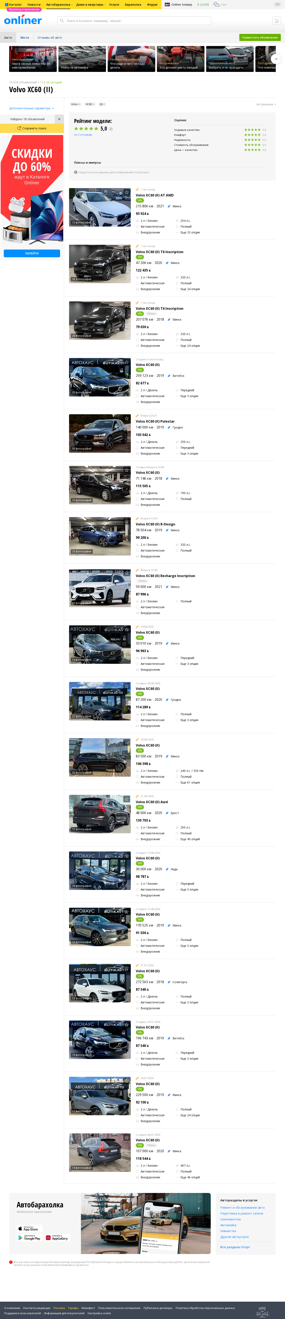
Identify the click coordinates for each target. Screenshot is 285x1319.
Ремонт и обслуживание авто (242, 1207)
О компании (12, 1308)
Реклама (59, 1308)
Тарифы (73, 1308)
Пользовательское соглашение (119, 1308)
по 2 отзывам (83, 134)
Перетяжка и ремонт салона (241, 1213)
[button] (276, 59)
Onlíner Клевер (182, 4)
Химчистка (228, 1231)
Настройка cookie (99, 1313)
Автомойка (228, 1225)
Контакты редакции (36, 1308)
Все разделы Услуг (235, 1247)
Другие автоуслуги (234, 1237)
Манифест (88, 1308)
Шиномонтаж (230, 1219)
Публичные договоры (158, 1308)
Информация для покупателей (64, 1313)
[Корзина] (277, 21)
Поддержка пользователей (22, 1313)
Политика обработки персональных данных (205, 1308)
